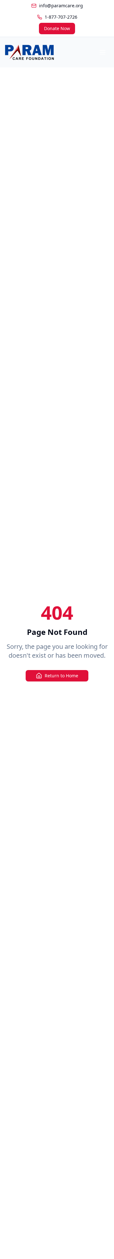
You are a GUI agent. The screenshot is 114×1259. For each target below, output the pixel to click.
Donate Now (57, 28)
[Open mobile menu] (102, 52)
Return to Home (61, 676)
